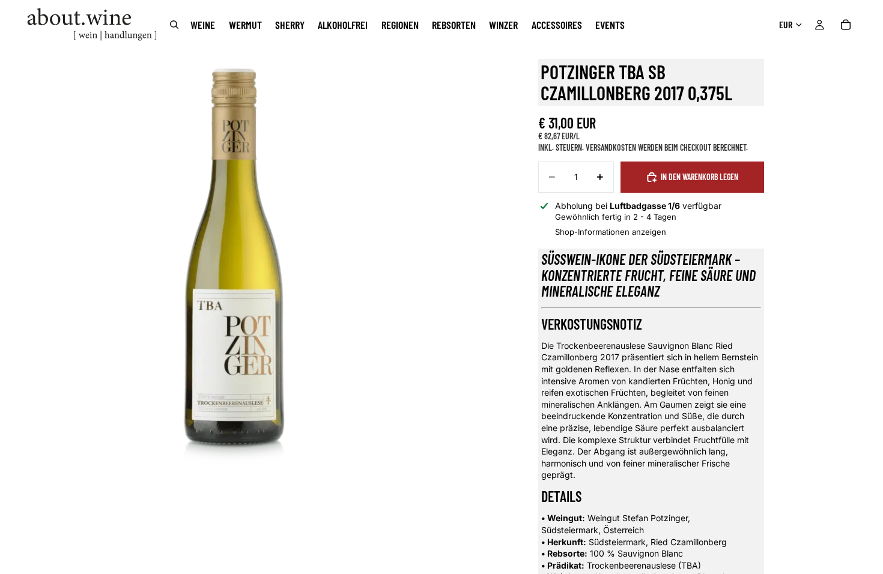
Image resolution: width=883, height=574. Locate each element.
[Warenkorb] (846, 24)
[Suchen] (174, 24)
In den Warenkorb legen (699, 177)
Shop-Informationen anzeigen (610, 232)
